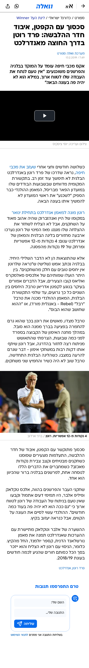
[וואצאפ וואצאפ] (16, 6)
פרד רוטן (78, 568)
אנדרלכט (65, 568)
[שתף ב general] (7, 6)
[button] (69, 6)
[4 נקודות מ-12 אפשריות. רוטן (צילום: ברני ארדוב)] (44, 405)
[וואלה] (44, 6)
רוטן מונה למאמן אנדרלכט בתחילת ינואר (48, 213)
